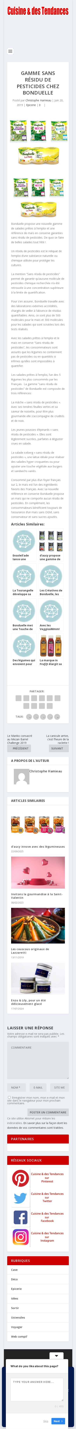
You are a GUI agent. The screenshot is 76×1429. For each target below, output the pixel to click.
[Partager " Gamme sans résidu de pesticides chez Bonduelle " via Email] (42, 706)
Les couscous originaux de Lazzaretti (30, 950)
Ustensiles (18, 1317)
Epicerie (31, 105)
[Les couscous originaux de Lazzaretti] (38, 926)
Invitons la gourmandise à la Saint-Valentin (37, 895)
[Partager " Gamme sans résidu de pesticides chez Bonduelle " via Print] (50, 706)
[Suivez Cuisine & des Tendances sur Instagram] (38, 1246)
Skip (45, 1421)
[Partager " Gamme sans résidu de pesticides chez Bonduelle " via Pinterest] (50, 698)
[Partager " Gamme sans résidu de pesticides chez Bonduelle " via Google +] (34, 698)
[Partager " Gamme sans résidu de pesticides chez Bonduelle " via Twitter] (26, 698)
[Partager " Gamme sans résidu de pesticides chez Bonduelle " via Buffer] (26, 706)
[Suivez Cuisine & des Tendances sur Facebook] (38, 1226)
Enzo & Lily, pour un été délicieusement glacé (28, 1002)
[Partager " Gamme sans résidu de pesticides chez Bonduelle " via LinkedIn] (57, 698)
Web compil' (19, 1336)
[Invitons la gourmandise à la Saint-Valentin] (38, 873)
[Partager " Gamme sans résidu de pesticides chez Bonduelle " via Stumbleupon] (34, 706)
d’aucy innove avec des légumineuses (38, 846)
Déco (14, 1279)
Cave (14, 1270)
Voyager (16, 1327)
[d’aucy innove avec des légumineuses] (38, 825)
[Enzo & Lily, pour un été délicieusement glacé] (38, 979)
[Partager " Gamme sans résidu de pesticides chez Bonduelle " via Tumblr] (42, 698)
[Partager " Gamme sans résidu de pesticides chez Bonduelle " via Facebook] (18, 698)
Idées (14, 1298)
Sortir (15, 1308)
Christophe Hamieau (38, 100)
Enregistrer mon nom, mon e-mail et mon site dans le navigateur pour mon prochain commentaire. (36, 1100)
